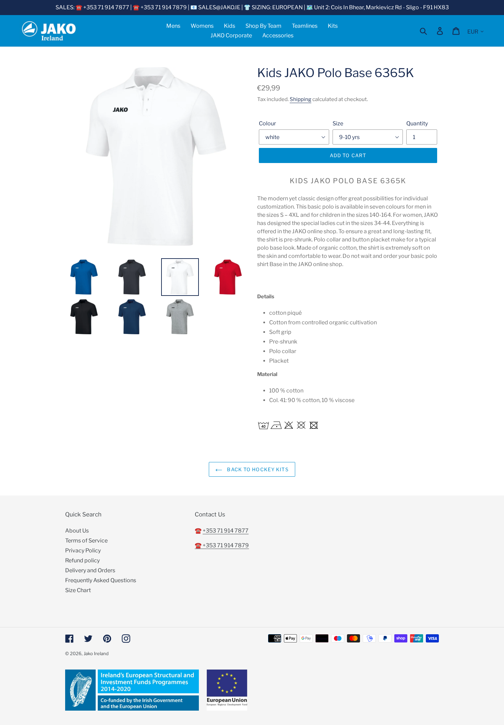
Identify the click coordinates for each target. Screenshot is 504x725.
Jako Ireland (96, 653)
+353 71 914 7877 (226, 530)
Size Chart (78, 590)
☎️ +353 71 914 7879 (222, 545)
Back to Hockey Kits (257, 469)
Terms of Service (86, 540)
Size (338, 123)
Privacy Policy (83, 550)
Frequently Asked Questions (100, 580)
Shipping (300, 99)
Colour (267, 123)
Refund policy (82, 560)
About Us (77, 530)
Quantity (417, 123)
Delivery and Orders (90, 570)
